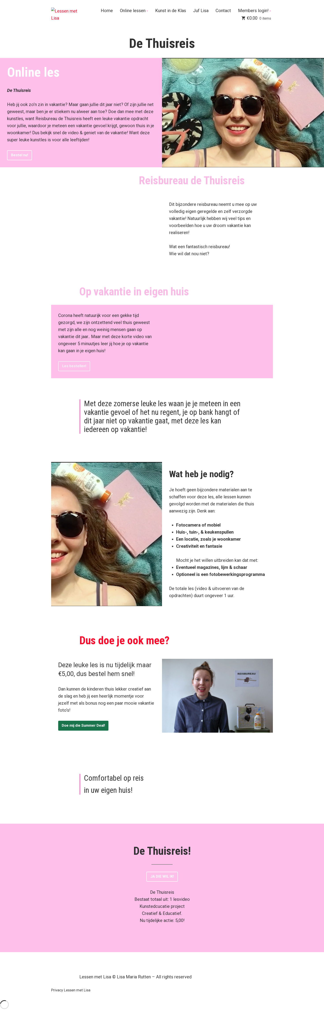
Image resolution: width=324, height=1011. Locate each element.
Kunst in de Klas (170, 11)
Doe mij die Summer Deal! (83, 725)
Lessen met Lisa (77, 990)
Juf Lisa (201, 11)
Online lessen (132, 11)
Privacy (57, 990)
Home (107, 11)
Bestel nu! (19, 155)
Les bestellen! (74, 366)
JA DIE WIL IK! (162, 876)
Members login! (253, 11)
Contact (223, 11)
